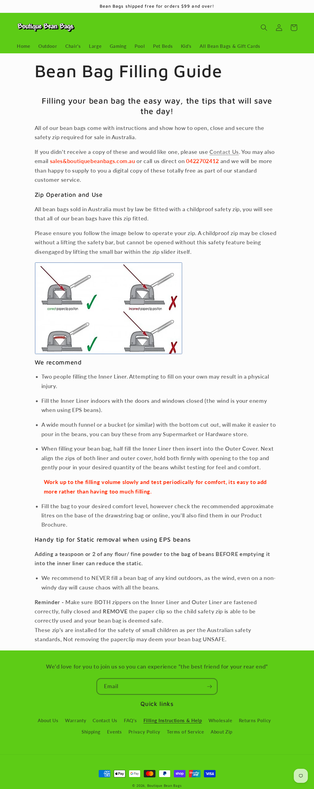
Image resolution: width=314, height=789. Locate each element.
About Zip (221, 731)
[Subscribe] (209, 686)
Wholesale (220, 720)
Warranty (75, 720)
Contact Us (224, 152)
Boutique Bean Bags (164, 785)
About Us (48, 720)
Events (114, 731)
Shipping (91, 731)
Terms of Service (185, 731)
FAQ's (130, 720)
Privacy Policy (144, 731)
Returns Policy (255, 720)
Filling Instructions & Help (173, 720)
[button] (264, 27)
